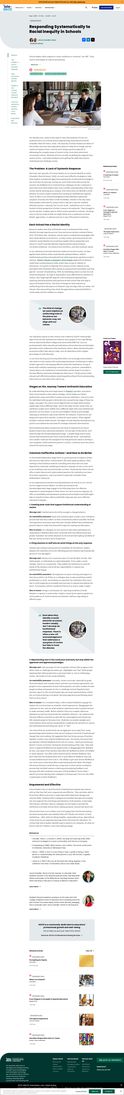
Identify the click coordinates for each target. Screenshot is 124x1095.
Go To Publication (112, 372)
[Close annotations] (121, 1085)
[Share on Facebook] (84, 40)
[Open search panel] (86, 7)
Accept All (108, 1091)
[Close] (121, 1091)
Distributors (86, 1067)
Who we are (57, 1062)
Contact (56, 1071)
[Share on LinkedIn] (88, 40)
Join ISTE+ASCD (106, 8)
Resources (19, 8)
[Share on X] (93, 40)
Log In (118, 8)
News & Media (57, 1069)
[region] (62, 1091)
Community (71, 1067)
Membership (49, 8)
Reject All (95, 1091)
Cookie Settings (81, 1091)
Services (38, 8)
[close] (122, 2)
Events (29, 8)
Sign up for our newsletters (110, 1060)
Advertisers (86, 1064)
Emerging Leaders (73, 1064)
